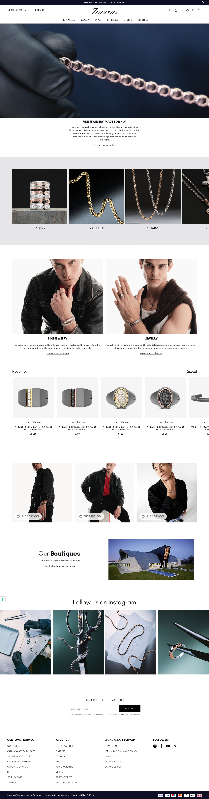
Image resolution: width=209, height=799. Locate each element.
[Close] (203, 2)
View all (192, 371)
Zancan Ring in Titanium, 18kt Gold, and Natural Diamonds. (33, 428)
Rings (40, 228)
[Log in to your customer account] (193, 10)
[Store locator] (182, 10)
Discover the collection (57, 353)
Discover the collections (104, 145)
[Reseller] (176, 10)
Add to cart (33, 439)
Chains (153, 228)
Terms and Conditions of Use (106, 714)
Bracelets (96, 228)
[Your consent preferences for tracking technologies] (2, 599)
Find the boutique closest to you (59, 566)
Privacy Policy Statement (130, 714)
